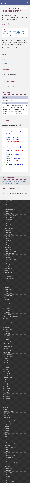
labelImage (6, 318)
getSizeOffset (6, 299)
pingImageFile (6, 362)
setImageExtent (7, 470)
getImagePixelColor (8, 228)
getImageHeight (7, 211)
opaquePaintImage (7, 354)
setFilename (6, 432)
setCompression (7, 428)
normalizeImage (7, 350)
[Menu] (27, 2)
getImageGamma (7, 204)
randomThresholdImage (9, 385)
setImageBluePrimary (8, 449)
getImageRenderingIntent (9, 242)
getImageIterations (8, 219)
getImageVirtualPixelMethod (10, 259)
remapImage (6, 394)
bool (15, 33)
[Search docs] (24, 2)
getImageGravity (7, 207)
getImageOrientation (8, 225)
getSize (5, 297)
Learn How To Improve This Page (11, 181)
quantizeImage (6, 373)
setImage (5, 442)
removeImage (6, 396)
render (4, 400)
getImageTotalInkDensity (9, 253)
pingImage (5, 358)
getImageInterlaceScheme (9, 215)
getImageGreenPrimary (9, 209)
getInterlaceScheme (8, 265)
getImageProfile (7, 230)
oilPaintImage (6, 352)
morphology (6, 339)
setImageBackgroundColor (9, 447)
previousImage (6, 369)
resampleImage (7, 402)
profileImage (6, 371)
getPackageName (7, 272)
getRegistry (6, 287)
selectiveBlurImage (8, 419)
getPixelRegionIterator (8, 278)
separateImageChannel (9, 421)
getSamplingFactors (8, 295)
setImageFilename (7, 472)
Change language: (11, 8)
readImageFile (6, 390)
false (4, 35)
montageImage (6, 335)
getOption (5, 270)
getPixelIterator (7, 276)
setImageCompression (8, 461)
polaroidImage (6, 364)
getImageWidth (7, 263)
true (8, 74)
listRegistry (6, 325)
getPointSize (6, 280)
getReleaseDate (7, 289)
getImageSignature (7, 249)
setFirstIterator (7, 434)
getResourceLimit (7, 293)
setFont (5, 436)
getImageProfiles (7, 232)
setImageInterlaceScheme (9, 482)
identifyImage (6, 310)
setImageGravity (7, 478)
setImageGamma (7, 476)
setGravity (5, 440)
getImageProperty (7, 236)
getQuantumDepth (7, 284)
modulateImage (7, 333)
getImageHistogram (8, 213)
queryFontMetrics (7, 377)
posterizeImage (7, 365)
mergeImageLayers (8, 329)
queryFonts (6, 379)
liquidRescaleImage (8, 324)
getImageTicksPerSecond (9, 251)
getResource (6, 291)
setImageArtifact (7, 445)
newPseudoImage (7, 346)
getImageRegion (7, 240)
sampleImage (6, 413)
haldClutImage (6, 303)
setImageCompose (7, 459)
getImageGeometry (8, 206)
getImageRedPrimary (8, 238)
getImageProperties (8, 234)
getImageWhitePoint (8, 261)
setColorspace (6, 426)
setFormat (5, 438)
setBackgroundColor (8, 424)
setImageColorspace (8, 457)
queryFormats (6, 381)
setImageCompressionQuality (10, 463)
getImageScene (7, 247)
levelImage (5, 320)
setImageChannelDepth (9, 453)
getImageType (6, 255)
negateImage (6, 343)
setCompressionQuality (9, 430)
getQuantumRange (7, 286)
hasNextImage (6, 305)
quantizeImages (7, 375)
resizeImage (6, 405)
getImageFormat (7, 202)
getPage (5, 274)
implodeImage (6, 312)
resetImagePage (7, 404)
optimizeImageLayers (8, 356)
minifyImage (6, 331)
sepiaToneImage (7, 423)
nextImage (5, 348)
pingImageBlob (6, 360)
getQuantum (6, 282)
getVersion (5, 301)
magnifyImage (6, 327)
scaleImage (6, 415)
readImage (5, 386)
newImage (5, 345)
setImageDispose (7, 468)
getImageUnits (6, 257)
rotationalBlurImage (8, 411)
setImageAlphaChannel (9, 444)
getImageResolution (8, 244)
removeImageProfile (8, 398)
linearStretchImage (8, 322)
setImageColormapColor (9, 455)
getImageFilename (7, 200)
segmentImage (6, 417)
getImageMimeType (8, 223)
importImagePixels (7, 314)
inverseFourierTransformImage (10, 316)
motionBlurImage (7, 341)
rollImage (5, 407)
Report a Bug (14, 183)
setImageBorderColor (8, 451)
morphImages (6, 337)
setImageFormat (7, 474)
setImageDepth (7, 466)
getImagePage (6, 226)
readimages (6, 392)
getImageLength (7, 221)
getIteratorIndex (7, 266)
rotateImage (6, 409)
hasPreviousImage (7, 306)
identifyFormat (6, 308)
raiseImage (6, 383)
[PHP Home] (4, 2)
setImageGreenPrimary (9, 480)
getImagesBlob (6, 246)
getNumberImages (7, 268)
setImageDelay (6, 464)
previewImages (7, 367)
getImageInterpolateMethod (10, 217)
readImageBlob (7, 388)
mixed (18, 31)
